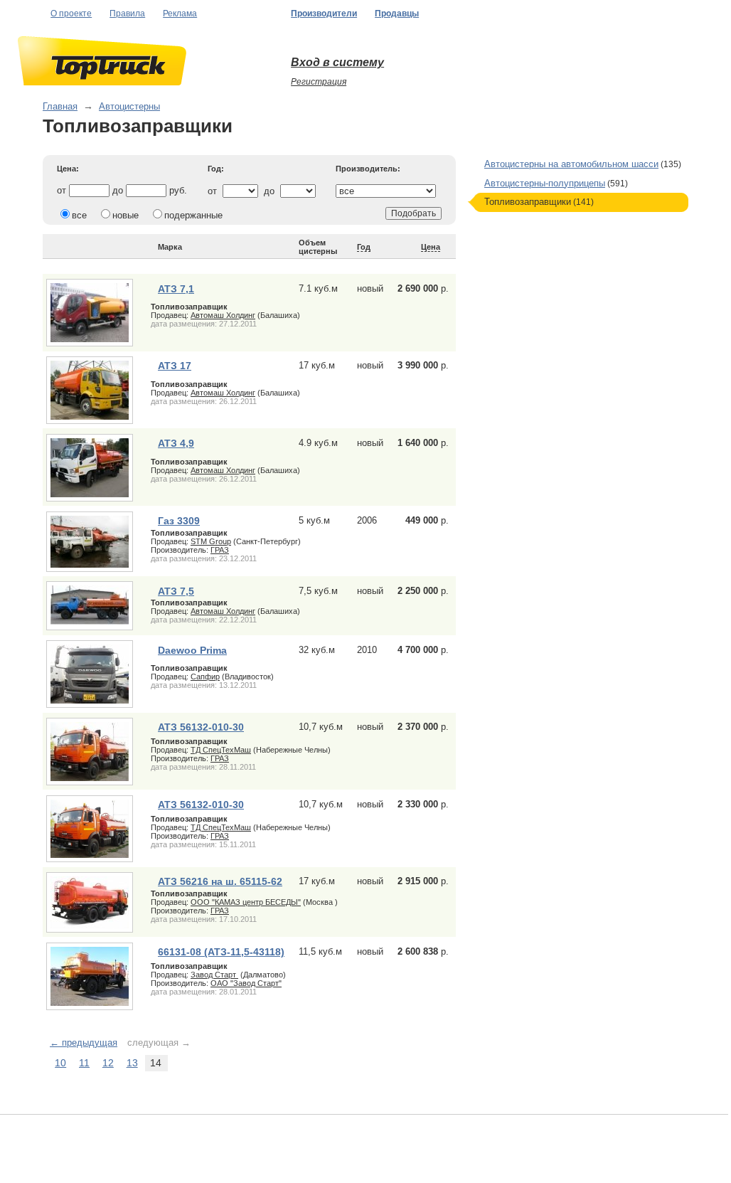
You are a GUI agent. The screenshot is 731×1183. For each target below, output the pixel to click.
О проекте (71, 13)
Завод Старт (214, 974)
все (79, 215)
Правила (127, 13)
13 (132, 1062)
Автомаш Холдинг (223, 315)
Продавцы (397, 13)
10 (60, 1062)
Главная (60, 106)
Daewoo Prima (192, 650)
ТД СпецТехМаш (221, 750)
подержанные (193, 215)
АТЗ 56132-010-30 (201, 727)
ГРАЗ (219, 550)
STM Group (211, 541)
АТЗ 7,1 (176, 289)
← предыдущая (83, 1042)
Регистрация (318, 82)
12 (108, 1062)
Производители (324, 13)
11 (84, 1062)
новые (125, 215)
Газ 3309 (179, 520)
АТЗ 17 (174, 365)
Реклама (180, 13)
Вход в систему (337, 62)
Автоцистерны (129, 106)
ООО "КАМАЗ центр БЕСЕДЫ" (246, 902)
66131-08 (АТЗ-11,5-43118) (221, 951)
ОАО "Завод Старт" (246, 983)
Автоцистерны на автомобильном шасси (571, 164)
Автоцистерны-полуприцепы (544, 183)
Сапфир (205, 676)
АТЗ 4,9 (176, 443)
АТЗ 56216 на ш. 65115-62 (220, 881)
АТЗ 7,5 (176, 591)
